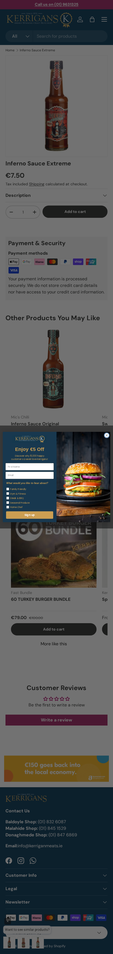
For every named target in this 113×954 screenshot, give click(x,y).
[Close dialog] (106, 435)
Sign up (29, 515)
